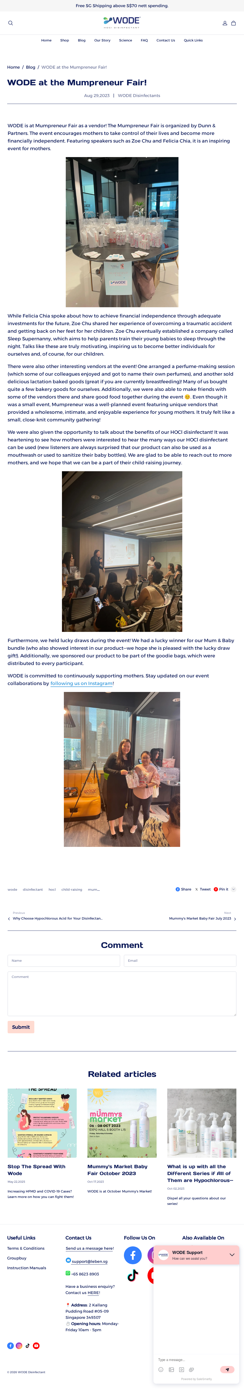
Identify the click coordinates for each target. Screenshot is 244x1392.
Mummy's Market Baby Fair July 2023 (200, 918)
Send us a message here (89, 1248)
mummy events (101, 889)
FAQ (144, 40)
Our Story (102, 40)
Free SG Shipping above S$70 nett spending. (122, 5)
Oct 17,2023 (95, 1181)
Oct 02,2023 (175, 1188)
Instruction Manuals (26, 1267)
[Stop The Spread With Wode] (42, 1123)
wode (13, 889)
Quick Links (193, 40)
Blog (82, 40)
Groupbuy (16, 1258)
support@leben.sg (89, 1261)
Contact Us (166, 40)
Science (125, 40)
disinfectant (33, 889)
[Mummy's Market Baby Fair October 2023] (122, 1123)
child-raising (72, 889)
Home (46, 40)
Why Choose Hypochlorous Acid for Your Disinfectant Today (58, 918)
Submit (21, 1027)
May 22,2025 (16, 1181)
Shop (64, 40)
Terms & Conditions (26, 1248)
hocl (53, 889)
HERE (93, 1292)
